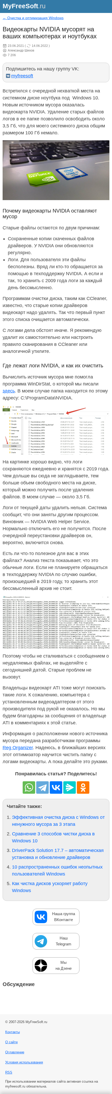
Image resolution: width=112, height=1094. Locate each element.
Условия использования (24, 1062)
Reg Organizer (18, 747)
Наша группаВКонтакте (63, 916)
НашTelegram (63, 941)
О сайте (11, 1042)
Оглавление (14, 1052)
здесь (9, 390)
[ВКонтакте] (56, 787)
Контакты (12, 1032)
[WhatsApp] (29, 787)
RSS (8, 1072)
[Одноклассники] (83, 787)
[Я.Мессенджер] (69, 787)
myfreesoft (22, 75)
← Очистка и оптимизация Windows (33, 18)
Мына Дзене (63, 965)
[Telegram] (42, 787)
